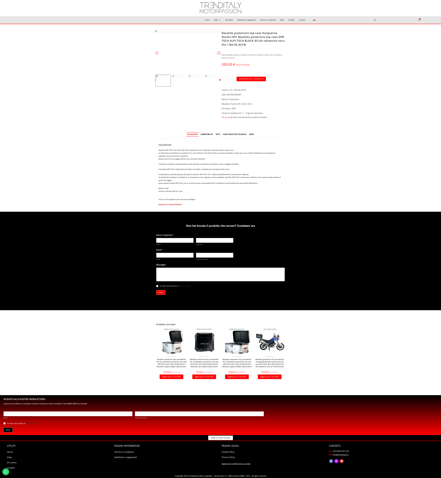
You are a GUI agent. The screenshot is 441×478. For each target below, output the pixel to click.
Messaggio (161, 265)
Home (207, 20)
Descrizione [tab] (192, 134)
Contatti (291, 20)
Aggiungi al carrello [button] (171, 376)
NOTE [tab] (218, 134)
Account (302, 20)
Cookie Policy (228, 452)
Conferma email (202, 259)
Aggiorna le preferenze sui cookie (236, 463)
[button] (5, 471)
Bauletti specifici (171, 356)
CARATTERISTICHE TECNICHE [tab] (234, 134)
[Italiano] (314, 20)
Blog (282, 20)
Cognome (199, 244)
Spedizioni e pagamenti (246, 20)
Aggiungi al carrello (251, 79)
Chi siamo (229, 20)
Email (158, 259)
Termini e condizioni (268, 20)
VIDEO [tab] (251, 134)
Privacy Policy (184, 286)
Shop (216, 20)
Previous (155, 80)
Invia (161, 292)
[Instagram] (336, 461)
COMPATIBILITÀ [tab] (207, 134)
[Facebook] (331, 461)
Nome (158, 244)
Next (220, 80)
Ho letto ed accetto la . (175, 286)
